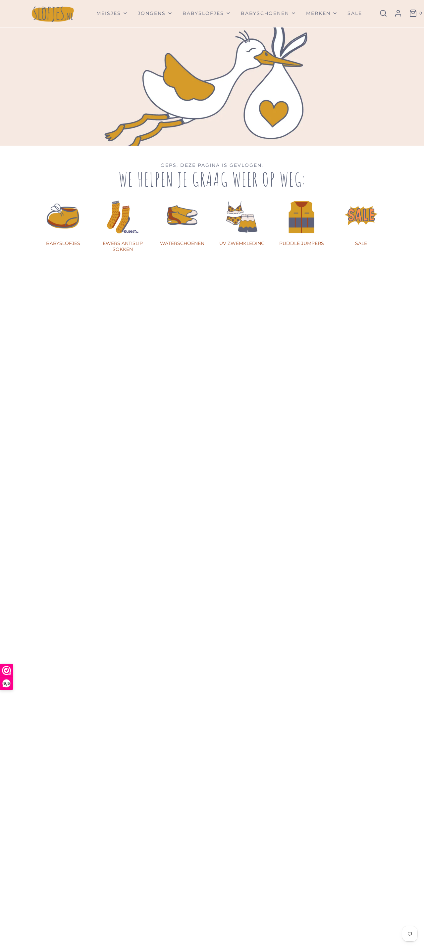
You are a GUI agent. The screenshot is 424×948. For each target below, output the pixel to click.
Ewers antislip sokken (123, 246)
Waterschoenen (182, 243)
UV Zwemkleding (242, 243)
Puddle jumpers (301, 243)
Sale (354, 13)
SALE (361, 243)
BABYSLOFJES (63, 243)
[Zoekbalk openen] (383, 13)
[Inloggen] (398, 13)
